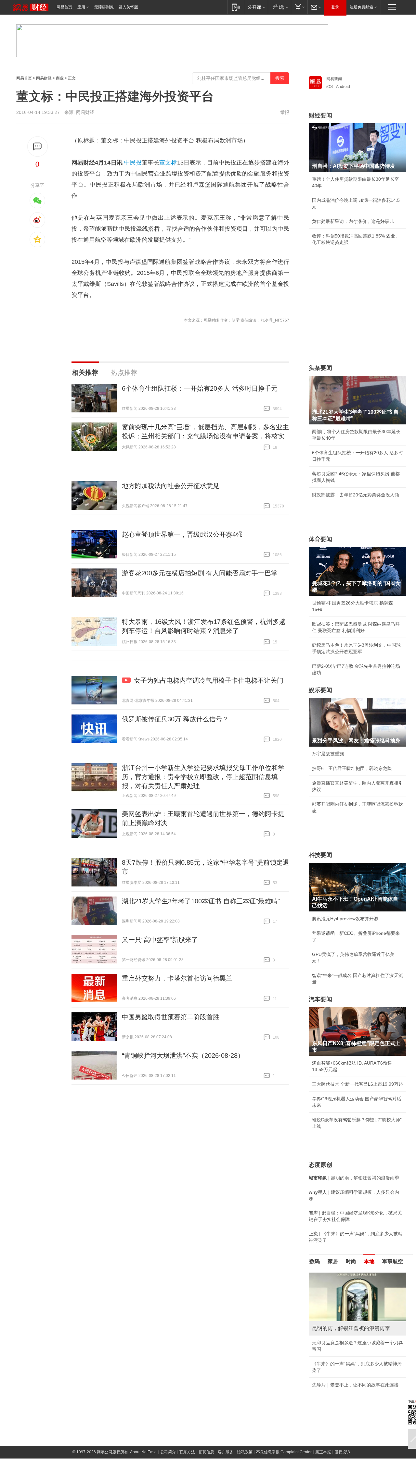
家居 (333, 1261)
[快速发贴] (37, 146)
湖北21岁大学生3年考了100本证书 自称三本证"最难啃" (201, 901)
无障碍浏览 (104, 7)
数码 (314, 1261)
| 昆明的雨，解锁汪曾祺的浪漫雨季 (354, 1177)
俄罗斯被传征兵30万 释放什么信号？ (175, 719)
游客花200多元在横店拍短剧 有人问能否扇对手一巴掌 (200, 573)
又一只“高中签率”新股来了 (160, 939)
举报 (284, 112)
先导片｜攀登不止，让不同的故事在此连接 (355, 1384)
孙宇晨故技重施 (328, 753)
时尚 (351, 1261)
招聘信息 (206, 1452)
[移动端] (236, 7)
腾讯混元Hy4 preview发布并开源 (345, 918)
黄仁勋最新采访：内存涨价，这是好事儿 (353, 221)
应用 (81, 7)
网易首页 (64, 7)
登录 (335, 7)
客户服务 (225, 1452)
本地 (369, 1261)
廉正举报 (323, 1452)
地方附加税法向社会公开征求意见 (170, 485)
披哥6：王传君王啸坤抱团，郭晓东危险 (352, 768)
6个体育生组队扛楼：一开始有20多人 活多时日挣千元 (200, 388)
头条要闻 (320, 368)
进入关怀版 (128, 7)
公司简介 (168, 1452)
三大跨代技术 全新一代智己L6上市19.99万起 (357, 1084)
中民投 (133, 162)
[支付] (299, 7)
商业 (60, 78)
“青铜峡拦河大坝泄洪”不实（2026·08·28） (183, 1055)
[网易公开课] (256, 7)
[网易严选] (279, 7)
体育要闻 (320, 539)
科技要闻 (320, 855)
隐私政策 (245, 1452)
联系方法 (187, 1452)
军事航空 (392, 1261)
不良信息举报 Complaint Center (284, 1452)
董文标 (168, 162)
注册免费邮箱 (361, 7)
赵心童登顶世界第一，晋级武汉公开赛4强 (182, 534)
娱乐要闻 (320, 690)
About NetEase (143, 1452)
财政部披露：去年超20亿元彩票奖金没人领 (355, 494)
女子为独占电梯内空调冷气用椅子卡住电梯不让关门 (208, 680)
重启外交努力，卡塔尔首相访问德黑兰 (177, 978)
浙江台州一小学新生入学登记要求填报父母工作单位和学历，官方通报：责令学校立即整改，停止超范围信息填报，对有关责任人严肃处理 (203, 776)
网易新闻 (334, 79)
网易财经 (44, 78)
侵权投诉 (342, 1452)
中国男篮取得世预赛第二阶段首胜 (170, 1016)
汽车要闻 (320, 999)
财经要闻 (320, 115)
